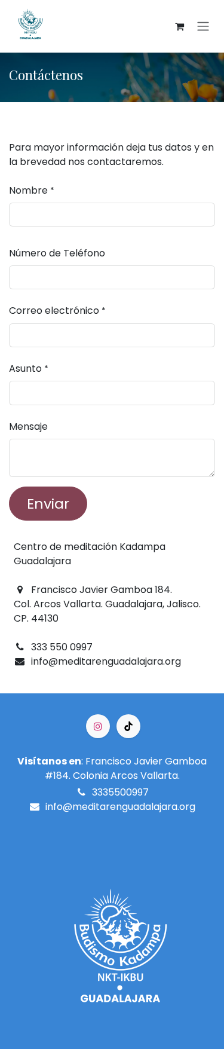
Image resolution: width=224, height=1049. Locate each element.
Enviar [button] (48, 503)
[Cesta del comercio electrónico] (179, 26)
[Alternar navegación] (203, 26)
